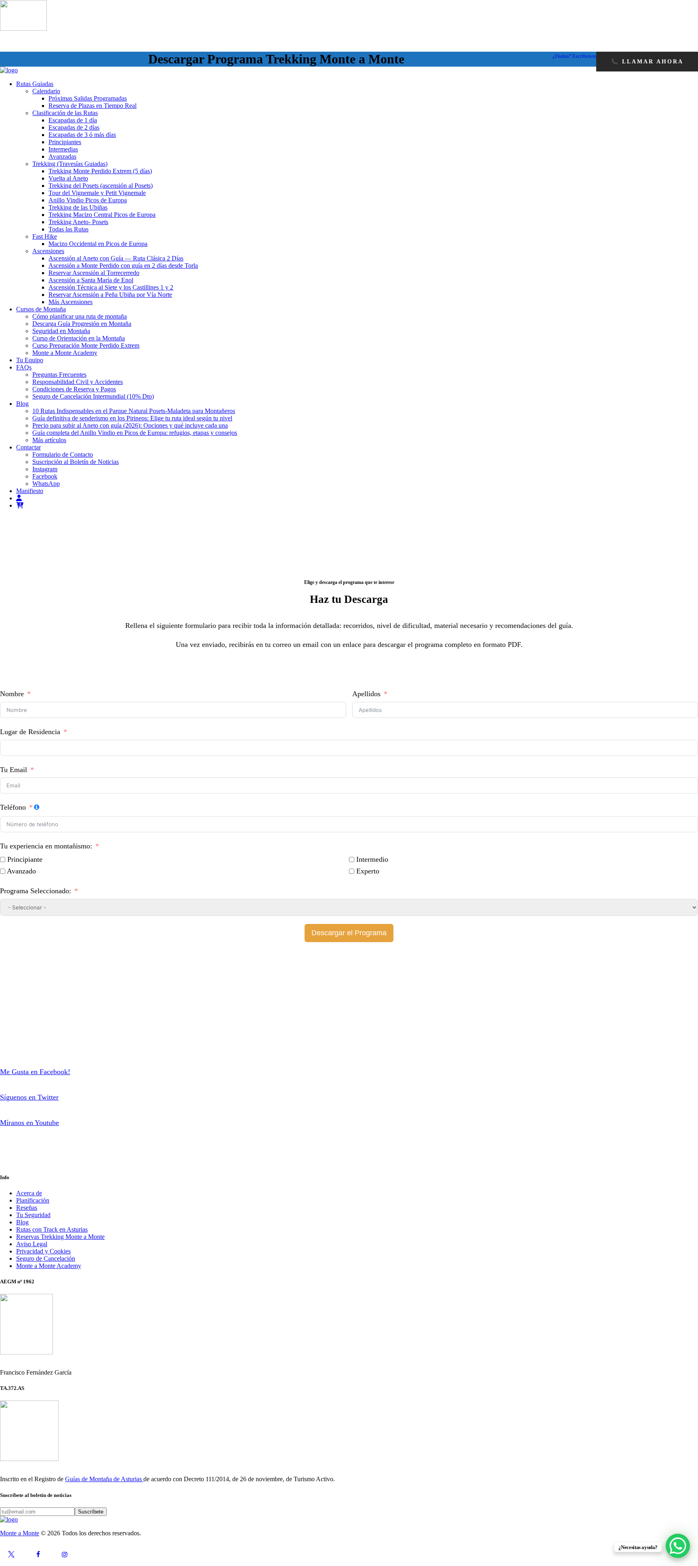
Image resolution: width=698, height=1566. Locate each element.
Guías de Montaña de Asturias (104, 1479)
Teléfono (13, 807)
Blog (22, 1222)
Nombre (12, 694)
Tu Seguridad (33, 1214)
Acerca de (29, 1193)
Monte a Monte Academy (48, 1265)
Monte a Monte (19, 1533)
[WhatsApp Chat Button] (678, 1546)
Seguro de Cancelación (45, 1258)
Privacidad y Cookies (43, 1251)
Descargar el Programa (349, 933)
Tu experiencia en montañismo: (46, 846)
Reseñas (26, 1207)
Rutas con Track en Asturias (52, 1229)
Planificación (32, 1200)
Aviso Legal (31, 1244)
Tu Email (13, 770)
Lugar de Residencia (30, 732)
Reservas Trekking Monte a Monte (60, 1236)
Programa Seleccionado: (35, 891)
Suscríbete (90, 1512)
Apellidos (366, 694)
